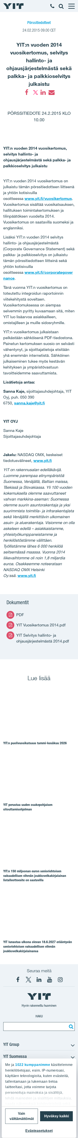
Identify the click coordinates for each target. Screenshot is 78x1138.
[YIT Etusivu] (13, 6)
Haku (39, 1016)
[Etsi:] (70, 1026)
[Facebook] (26, 92)
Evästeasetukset (39, 1131)
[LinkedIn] (43, 92)
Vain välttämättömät (22, 1116)
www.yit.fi (27, 575)
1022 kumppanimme (32, 1065)
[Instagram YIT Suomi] (60, 979)
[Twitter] (35, 92)
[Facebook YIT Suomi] (17, 979)
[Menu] (71, 6)
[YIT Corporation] (39, 979)
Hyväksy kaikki (56, 1116)
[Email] (51, 92)
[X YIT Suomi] (28, 979)
